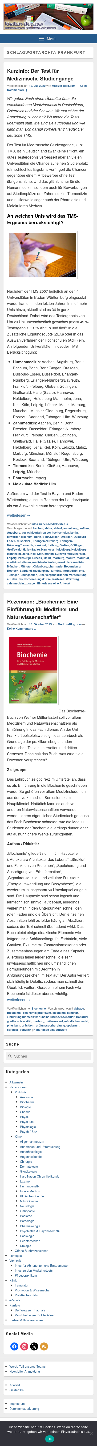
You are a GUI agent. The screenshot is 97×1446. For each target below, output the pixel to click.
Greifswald (14, 549)
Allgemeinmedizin (32, 1141)
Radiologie (27, 1236)
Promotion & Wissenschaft (33, 1290)
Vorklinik (25, 1029)
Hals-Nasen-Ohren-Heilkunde (39, 1176)
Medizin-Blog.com (64, 86)
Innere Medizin (30, 1191)
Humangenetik (30, 1186)
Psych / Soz (28, 1131)
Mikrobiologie (29, 1201)
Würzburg (72, 579)
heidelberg (63, 549)
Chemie (25, 1112)
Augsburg (13, 532)
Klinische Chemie (32, 1196)
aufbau (84, 528)
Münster (26, 566)
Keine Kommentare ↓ (21, 628)
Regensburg (72, 566)
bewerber (13, 537)
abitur (48, 528)
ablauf (58, 528)
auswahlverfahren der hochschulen (45, 532)
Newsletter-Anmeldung (24, 1371)
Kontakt (14, 1385)
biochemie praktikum (37, 1013)
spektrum (72, 1025)
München (13, 566)
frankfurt (40, 545)
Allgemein (16, 1082)
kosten (49, 553)
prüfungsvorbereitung (50, 1025)
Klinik (18, 1136)
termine (56, 570)
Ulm (41, 575)
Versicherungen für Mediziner (34, 1315)
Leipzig (11, 558)
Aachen (38, 528)
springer (12, 1029)
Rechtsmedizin (30, 1240)
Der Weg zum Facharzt (30, 1310)
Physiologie (28, 1126)
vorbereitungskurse (37, 579)
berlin (74, 532)
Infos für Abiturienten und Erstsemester (42, 1265)
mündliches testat (76, 1021)
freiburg (53, 545)
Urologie (25, 1245)
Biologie (25, 1107)
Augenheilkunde (31, 1156)
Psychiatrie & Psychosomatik (40, 1231)
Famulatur (21, 1285)
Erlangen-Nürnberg (45, 541)
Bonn (37, 537)
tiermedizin (70, 570)
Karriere (14, 1305)
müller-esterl (54, 1021)
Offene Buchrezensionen (31, 1250)
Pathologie (27, 1220)
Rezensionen (18, 1087)
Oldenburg (40, 566)
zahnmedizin (15, 583)
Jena (25, 553)
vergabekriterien (56, 575)
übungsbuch (29, 575)
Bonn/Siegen (50, 537)
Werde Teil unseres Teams (27, 1366)
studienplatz (41, 570)
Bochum (26, 537)
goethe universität (19, 1021)
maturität (83, 558)
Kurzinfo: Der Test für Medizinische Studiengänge (40, 74)
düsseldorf (24, 541)
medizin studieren (19, 562)
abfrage (79, 1008)
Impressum (17, 1403)
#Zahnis (14, 1300)
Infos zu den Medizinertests (50, 524)
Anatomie (26, 1097)
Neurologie (27, 1206)
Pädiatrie (26, 1216)
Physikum (27, 1121)
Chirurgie (26, 1161)
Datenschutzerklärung (24, 1408)
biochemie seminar (65, 1013)
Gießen (64, 545)
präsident (28, 1025)
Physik (24, 1116)
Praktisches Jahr (26, 1295)
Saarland (26, 570)
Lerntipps (15, 1255)
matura (70, 558)
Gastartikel (16, 1390)
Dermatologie (29, 1166)
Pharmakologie (30, 1226)
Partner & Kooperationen (26, 1320)
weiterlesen (18, 515)
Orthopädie (27, 1211)
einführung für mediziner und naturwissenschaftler (41, 1017)
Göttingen (76, 545)
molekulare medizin (70, 562)
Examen (25, 1181)
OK (50, 1439)
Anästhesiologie (31, 1151)
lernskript (24, 558)
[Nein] (91, 1433)
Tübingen (13, 575)
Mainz (47, 558)
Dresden (66, 537)
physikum (13, 1025)
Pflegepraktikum (26, 1275)
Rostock (12, 570)
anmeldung (70, 528)
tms (81, 570)
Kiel (33, 553)
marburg (58, 558)
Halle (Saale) (31, 549)
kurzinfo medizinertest (70, 553)
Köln (40, 553)
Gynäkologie (28, 1171)
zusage (30, 583)
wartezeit (58, 579)
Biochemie (39, 1008)
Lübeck (37, 558)
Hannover (47, 549)
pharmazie (55, 566)
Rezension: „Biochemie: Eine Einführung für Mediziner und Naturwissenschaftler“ (42, 609)
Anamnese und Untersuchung (40, 1146)
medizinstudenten (44, 562)
